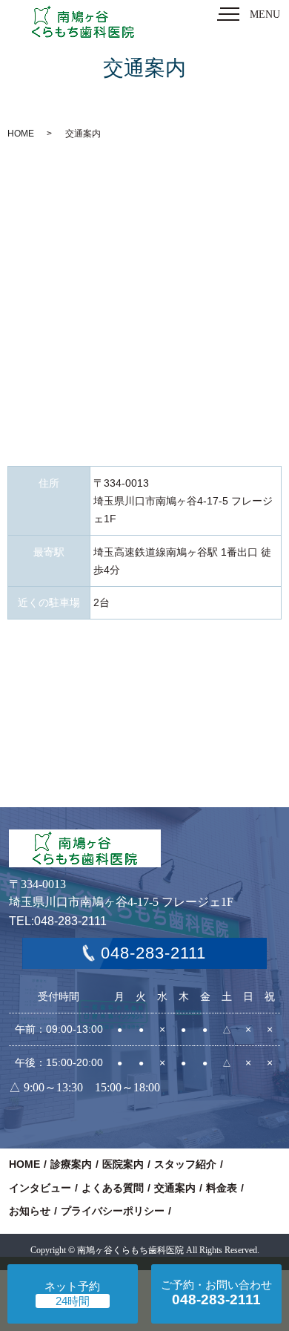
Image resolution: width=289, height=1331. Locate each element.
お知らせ (29, 1211)
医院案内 (123, 1164)
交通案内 (175, 1188)
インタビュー (40, 1188)
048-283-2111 (153, 953)
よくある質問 (113, 1188)
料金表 (221, 1188)
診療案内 (71, 1164)
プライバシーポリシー (113, 1211)
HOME (20, 133)
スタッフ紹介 (185, 1164)
